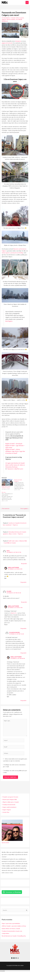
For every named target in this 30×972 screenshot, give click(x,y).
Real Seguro (8, 321)
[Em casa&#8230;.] (8, 496)
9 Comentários (6, 18)
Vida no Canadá (10, 19)
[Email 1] (16, 958)
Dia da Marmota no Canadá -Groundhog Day (14, 936)
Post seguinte (25, 508)
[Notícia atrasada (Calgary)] (20, 484)
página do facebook (7, 43)
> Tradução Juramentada (8, 804)
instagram (18, 41)
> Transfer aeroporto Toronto (10, 797)
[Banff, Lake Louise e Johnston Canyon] (7, 482)
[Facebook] (11, 958)
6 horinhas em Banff (11, 453)
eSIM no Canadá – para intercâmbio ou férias (14, 926)
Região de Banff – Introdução (13, 443)
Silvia (8, 550)
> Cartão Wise (5, 812)
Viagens (4, 19)
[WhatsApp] (18, 958)
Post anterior (5, 508)
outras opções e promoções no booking (12, 252)
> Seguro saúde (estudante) (9, 807)
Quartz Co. (14, 613)
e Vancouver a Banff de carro (14, 469)
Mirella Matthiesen (13, 567)
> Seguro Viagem (6, 809)
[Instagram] (14, 958)
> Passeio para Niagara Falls (9, 799)
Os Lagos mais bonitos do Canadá (14, 463)
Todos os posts (20, 18)
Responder (24, 563)
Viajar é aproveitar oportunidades (11, 923)
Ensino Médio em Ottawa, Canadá (11, 928)
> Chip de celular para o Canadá (10, 802)
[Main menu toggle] (27, 2)
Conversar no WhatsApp (13, 892)
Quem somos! (5, 842)
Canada (13, 18)
